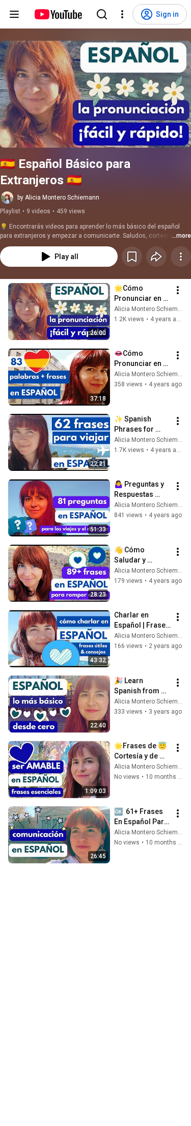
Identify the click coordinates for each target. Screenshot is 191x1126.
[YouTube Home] (57, 14)
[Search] (102, 14)
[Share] (156, 256)
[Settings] (122, 14)
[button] (95, 94)
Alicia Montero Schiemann (151, 309)
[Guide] (14, 14)
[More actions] (181, 256)
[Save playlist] (132, 256)
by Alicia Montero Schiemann (58, 197)
